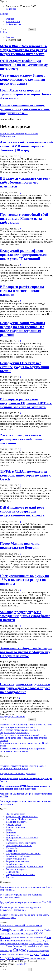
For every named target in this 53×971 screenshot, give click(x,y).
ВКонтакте (39, 937)
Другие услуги (13, 824)
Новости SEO (13, 21)
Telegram (29, 934)
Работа (29, 946)
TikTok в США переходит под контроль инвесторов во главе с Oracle (25, 475)
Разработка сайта (14, 864)
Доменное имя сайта (16, 822)
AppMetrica (29, 926)
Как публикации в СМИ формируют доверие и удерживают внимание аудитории (25, 787)
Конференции (38, 941)
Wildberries (15, 937)
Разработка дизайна (16, 858)
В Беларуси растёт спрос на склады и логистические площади (22, 290)
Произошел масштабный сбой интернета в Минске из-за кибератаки (24, 218)
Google (6, 929)
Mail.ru (38, 930)
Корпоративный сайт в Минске (22, 837)
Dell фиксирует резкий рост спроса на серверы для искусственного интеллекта (22, 511)
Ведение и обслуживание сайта (22, 816)
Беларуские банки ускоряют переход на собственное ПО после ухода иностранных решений (22, 329)
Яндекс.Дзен (24, 954)
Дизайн (4, 940)
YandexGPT (24, 937)
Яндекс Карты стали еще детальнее (17, 773)
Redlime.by (21, 964)
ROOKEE (8, 934)
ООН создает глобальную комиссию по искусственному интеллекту (24, 65)
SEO (23, 933)
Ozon (2, 934)
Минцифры (18, 943)
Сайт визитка (12, 872)
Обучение (38, 943)
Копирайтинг (12, 835)
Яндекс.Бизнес (32, 951)
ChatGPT (38, 926)
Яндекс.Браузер (43, 951)
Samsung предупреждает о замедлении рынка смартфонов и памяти (25, 616)
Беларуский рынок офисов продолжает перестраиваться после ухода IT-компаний (23, 254)
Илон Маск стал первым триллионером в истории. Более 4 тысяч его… (25, 94)
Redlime (4, 14)
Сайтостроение (7, 136)
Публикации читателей (26, 133)
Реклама (45, 946)
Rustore (16, 933)
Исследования (17, 940)
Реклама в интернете (16, 869)
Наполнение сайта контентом (21, 843)
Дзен (47, 937)
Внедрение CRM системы (19, 819)
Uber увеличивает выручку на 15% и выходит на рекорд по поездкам (24, 580)
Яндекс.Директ (39, 954)
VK (36, 933)
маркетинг (41, 958)
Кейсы (9, 829)
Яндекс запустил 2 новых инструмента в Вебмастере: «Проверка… (20, 908)
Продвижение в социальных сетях (23, 853)
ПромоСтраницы (14, 946)
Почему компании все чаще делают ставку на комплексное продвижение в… (25, 109)
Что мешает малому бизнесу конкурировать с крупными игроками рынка (22, 79)
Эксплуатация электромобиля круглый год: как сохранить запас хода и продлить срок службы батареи (24, 738)
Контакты (11, 9)
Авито (32, 937)
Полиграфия (12, 848)
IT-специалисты (28, 930)
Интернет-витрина (15, 827)
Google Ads (17, 930)
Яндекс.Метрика (30, 958)
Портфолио (11, 851)
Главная (10, 19)
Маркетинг (11, 840)
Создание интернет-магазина (20, 874)
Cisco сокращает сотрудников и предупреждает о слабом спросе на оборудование (25, 688)
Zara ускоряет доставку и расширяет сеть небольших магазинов (22, 439)
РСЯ (24, 946)
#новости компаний (12, 925)
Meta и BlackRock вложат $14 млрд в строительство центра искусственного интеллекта (23, 50)
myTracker (46, 930)
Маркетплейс (6, 943)
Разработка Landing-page (18, 856)
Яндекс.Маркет (12, 958)
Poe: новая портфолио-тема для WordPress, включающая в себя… (21, 896)
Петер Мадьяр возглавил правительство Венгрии (20, 545)
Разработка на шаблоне (17, 861)
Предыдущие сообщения (12, 716)
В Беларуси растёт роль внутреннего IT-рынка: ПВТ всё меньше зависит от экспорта (26, 403)
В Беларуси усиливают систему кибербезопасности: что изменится (25, 182)
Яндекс (19, 949)
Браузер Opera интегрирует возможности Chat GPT (25, 902)
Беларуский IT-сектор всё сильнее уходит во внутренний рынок (24, 367)
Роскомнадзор (6, 950)
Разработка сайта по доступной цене (24, 866)
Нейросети (29, 943)
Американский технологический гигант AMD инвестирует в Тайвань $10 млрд (26, 146)
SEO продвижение (15, 814)
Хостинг (10, 877)
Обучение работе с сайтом (19, 845)
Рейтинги (36, 946)
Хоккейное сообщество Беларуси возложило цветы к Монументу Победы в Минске (26, 652)
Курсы (46, 941)
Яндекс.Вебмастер (9, 954)
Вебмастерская (13, 24)
